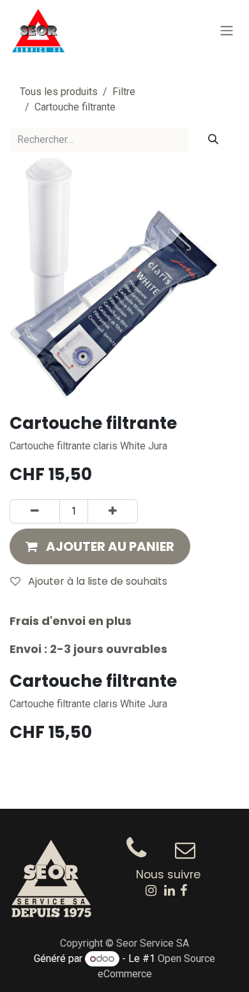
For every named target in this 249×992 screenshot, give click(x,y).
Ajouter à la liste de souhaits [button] (96, 581)
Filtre (123, 92)
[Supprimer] (35, 511)
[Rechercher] (213, 140)
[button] (100, 546)
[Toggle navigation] (226, 31)
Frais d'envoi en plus (71, 621)
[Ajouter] (112, 511)
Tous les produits (59, 92)
